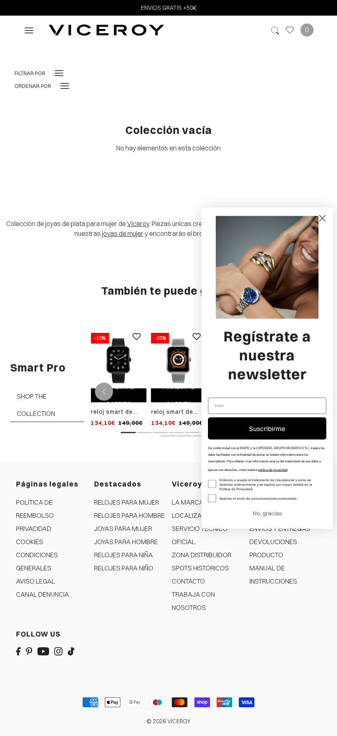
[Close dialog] (322, 218)
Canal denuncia (42, 594)
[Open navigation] (29, 29)
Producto (266, 555)
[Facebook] (18, 650)
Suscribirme (267, 428)
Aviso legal (35, 581)
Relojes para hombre (129, 515)
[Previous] (104, 392)
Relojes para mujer (126, 502)
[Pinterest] (29, 650)
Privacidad (33, 528)
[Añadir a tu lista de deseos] (136, 343)
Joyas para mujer (123, 528)
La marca (187, 502)
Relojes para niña (123, 555)
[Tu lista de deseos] (289, 30)
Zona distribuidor (201, 555)
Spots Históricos (200, 568)
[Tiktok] (71, 650)
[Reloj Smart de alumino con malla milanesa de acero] (179, 360)
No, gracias (267, 513)
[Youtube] (43, 650)
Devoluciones (273, 542)
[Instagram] (58, 650)
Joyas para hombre (126, 542)
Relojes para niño (123, 568)
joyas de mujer (122, 233)
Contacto (188, 581)
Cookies (29, 542)
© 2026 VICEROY (168, 721)
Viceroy (138, 223)
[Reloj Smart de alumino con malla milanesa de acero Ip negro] (118, 360)
